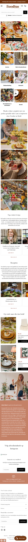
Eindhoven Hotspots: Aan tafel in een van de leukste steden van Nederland (11, 248)
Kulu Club (20, 338)
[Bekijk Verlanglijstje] (22, 6)
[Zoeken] (25, 12)
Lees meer (10, 253)
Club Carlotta (20, 366)
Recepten (19, 535)
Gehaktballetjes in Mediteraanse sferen (11, 300)
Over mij (5, 535)
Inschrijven (21, 470)
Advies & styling (12, 535)
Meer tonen (13, 257)
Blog (23, 535)
